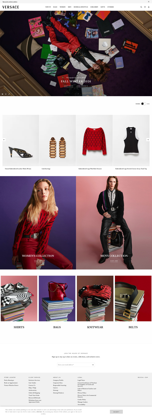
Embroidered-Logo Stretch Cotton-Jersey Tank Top (20, 169)
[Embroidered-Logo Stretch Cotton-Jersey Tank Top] (20, 140)
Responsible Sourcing (59, 385)
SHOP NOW (38, 261)
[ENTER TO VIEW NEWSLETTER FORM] (93, 365)
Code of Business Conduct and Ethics (87, 389)
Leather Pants (46, 169)
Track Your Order (34, 395)
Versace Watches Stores (11, 385)
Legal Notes (81, 380)
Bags (55, 7)
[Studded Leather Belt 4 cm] (94, 140)
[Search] (141, 7)
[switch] (143, 103)
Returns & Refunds (34, 398)
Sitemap (55, 390)
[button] (14, 391)
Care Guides (32, 383)
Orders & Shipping (34, 393)
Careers (55, 388)
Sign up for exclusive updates (10, 1)
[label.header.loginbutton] (149, 7)
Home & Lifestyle (81, 7)
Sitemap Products (58, 393)
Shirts (19, 327)
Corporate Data (57, 383)
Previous (4, 139)
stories (110, 7)
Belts (133, 327)
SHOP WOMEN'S (82, 86)
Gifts (103, 7)
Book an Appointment (11, 383)
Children (94, 7)
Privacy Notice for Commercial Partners (87, 396)
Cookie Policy (82, 399)
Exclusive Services (34, 380)
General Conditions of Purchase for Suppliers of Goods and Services (87, 384)
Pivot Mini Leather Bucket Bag (124, 169)
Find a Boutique (9, 380)
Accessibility (81, 404)
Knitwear (95, 327)
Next (148, 139)
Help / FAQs (32, 388)
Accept (116, 411)
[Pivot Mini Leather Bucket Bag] (131, 140)
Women (63, 7)
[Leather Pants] (57, 140)
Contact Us (32, 385)
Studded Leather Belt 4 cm (87, 169)
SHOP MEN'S (68, 86)
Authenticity (33, 390)
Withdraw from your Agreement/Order (35, 401)
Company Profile (58, 380)
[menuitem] (48, 7)
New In (48, 7)
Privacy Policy (82, 393)
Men (69, 7)
